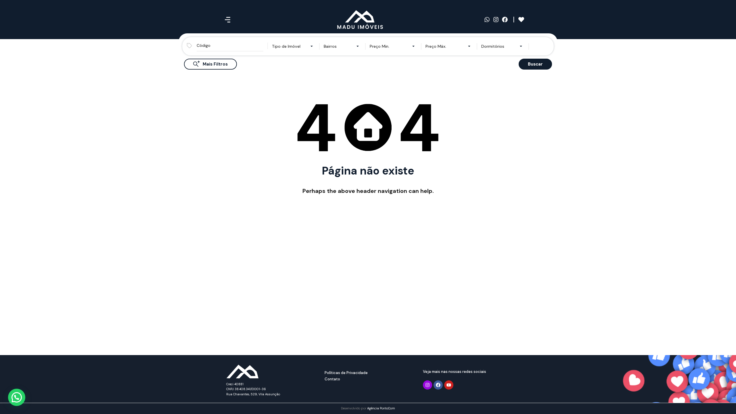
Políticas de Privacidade (346, 372)
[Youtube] (448, 385)
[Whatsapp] (487, 19)
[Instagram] (496, 19)
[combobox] (293, 46)
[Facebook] (505, 19)
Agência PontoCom (381, 408)
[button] (16, 397)
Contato (332, 379)
